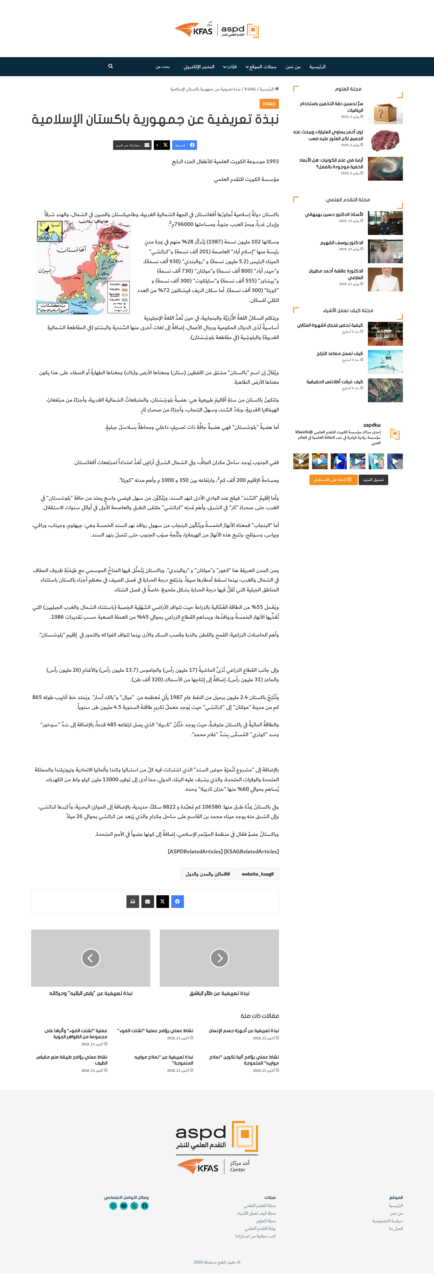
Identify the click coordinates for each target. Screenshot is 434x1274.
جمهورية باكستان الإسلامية (251, 197)
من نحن (293, 67)
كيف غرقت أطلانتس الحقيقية (335, 381)
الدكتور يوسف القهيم (341, 242)
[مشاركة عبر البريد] (147, 901)
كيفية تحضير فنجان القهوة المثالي (330, 325)
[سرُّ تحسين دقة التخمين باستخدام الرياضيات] (385, 112)
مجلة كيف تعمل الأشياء (256, 1213)
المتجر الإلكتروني (199, 67)
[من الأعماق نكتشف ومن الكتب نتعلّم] (338, 461)
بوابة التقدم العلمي (260, 1228)
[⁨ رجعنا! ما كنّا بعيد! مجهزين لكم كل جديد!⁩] (301, 461)
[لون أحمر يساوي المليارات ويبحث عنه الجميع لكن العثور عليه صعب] (385, 140)
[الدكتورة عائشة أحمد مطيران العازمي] (385, 279)
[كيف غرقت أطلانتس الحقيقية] (385, 390)
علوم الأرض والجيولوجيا (149, 197)
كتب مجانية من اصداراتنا (255, 1236)
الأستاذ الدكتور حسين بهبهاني (334, 214)
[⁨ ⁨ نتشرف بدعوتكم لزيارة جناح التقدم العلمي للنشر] (320, 461)
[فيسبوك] (177, 901)
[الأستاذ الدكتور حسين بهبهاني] (385, 223)
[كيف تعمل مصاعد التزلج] (385, 362)
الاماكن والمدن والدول (198, 197)
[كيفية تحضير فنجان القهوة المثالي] (385, 334)
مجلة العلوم (266, 1220)
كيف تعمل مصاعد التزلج (340, 353)
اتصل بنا (396, 1228)
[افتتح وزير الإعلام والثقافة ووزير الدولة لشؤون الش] (376, 461)
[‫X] (162, 901)
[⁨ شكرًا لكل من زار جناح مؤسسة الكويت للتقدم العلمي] (395, 461)
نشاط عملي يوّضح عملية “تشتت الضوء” (155, 1030)
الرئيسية (317, 67)
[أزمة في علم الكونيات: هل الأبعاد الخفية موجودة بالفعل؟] (385, 169)
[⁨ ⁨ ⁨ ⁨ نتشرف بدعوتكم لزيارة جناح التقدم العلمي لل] (357, 461)
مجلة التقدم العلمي (260, 1205)
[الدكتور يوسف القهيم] (385, 251)
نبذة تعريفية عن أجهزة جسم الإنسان (244, 1030)
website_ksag (256, 874)
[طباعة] (132, 901)
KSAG (250, 89)
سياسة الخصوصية (387, 1220)
